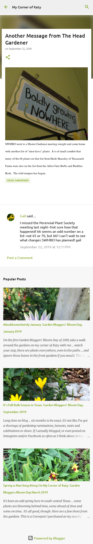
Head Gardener (18, 180)
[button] (7, 57)
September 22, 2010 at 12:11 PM (45, 247)
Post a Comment (20, 257)
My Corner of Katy (26, 7)
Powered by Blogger (49, 538)
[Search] (87, 7)
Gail (23, 216)
